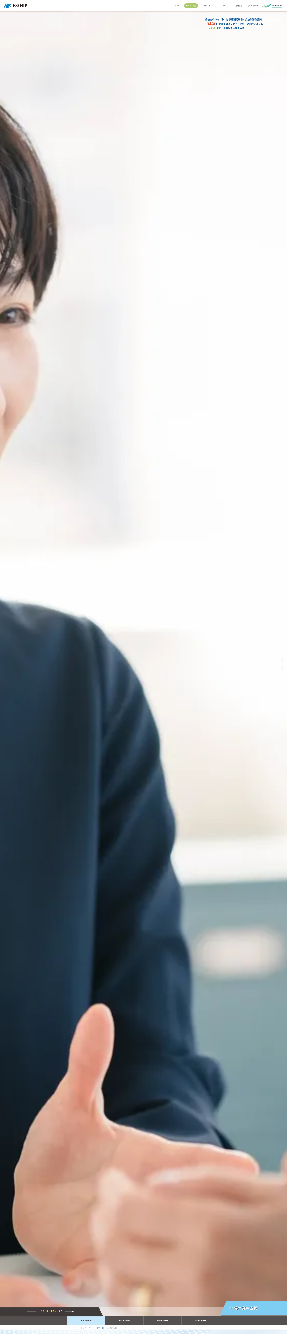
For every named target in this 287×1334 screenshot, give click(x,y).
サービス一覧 (191, 6)
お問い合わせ (253, 6)
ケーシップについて (208, 6)
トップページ (86, 1328)
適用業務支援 (124, 1320)
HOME (176, 6)
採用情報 (238, 6)
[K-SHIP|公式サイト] (15, 5)
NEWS (225, 6)
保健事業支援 (162, 1320)
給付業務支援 (86, 1320)
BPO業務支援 (200, 1320)
